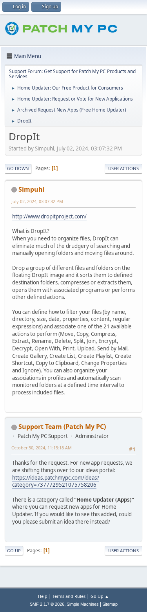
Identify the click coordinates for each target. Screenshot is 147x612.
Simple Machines (83, 604)
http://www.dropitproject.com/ (49, 216)
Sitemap (110, 604)
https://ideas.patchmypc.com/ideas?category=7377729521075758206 (55, 481)
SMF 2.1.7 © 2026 (47, 604)
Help (42, 596)
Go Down (18, 168)
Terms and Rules (69, 596)
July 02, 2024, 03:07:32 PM (37, 201)
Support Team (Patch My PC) (62, 426)
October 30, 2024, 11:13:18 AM (41, 448)
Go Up (14, 550)
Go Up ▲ (100, 596)
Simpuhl (31, 189)
